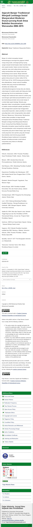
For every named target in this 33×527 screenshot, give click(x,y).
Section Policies (8, 399)
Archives (9, 5)
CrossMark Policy (9, 422)
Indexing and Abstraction (11, 438)
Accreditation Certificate (10, 435)
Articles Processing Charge (12, 428)
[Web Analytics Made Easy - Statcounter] (5, 481)
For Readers (6, 493)
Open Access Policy (9, 409)
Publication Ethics (10, 412)
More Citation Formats (9, 279)
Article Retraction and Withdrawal (13, 425)
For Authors (6, 497)
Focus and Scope (9, 396)
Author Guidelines (9, 432)
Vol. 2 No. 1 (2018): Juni (20, 5)
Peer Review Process (10, 406)
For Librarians (6, 500)
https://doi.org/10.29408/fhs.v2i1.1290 (15, 43)
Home (3, 5)
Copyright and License (10, 416)
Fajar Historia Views (8, 484)
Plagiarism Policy (9, 419)
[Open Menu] (2, 2)
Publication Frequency (10, 403)
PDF (5, 253)
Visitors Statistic (9, 441)
